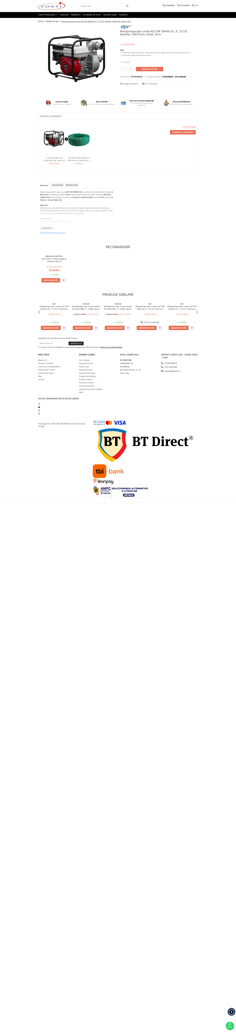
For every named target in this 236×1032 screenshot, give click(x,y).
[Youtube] (39, 407)
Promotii (75, 14)
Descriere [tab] (44, 185)
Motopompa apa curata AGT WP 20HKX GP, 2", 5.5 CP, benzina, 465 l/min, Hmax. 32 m (54, 307)
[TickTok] (39, 410)
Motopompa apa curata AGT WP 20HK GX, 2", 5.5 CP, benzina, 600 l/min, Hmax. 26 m (150, 307)
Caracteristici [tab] (57, 185)
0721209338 (170, 367)
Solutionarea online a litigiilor (91, 389)
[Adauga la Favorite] (64, 280)
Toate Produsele (47, 14)
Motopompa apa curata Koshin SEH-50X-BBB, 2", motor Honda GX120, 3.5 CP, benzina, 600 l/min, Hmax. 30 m (86, 307)
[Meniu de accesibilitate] (231, 1012)
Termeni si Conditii (45, 363)
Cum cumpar (84, 360)
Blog (40, 376)
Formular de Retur (86, 382)
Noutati (64, 14)
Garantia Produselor (87, 373)
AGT (54, 304)
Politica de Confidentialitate (111, 347)
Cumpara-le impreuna (183, 132)
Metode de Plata (85, 370)
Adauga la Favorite (130, 83)
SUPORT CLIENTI (87, 354)
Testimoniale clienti (46, 373)
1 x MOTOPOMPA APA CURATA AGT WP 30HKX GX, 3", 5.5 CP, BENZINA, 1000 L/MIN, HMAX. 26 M (54, 159)
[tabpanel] (77, 59)
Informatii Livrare (86, 363)
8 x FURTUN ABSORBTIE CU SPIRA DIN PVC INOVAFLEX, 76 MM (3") (79, 159)
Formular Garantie (86, 386)
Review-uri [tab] (71, 185)
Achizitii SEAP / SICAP (46, 370)
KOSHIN (86, 304)
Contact (123, 14)
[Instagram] (39, 413)
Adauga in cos (149, 69)
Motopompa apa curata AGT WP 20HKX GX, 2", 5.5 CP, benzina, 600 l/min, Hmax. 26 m (182, 307)
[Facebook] (39, 404)
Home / (41, 21)
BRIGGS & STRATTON (54, 256)
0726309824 (170, 363)
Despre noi (42, 360)
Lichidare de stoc (92, 14)
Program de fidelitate (87, 376)
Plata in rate (84, 366)
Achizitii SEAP (110, 14)
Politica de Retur (85, 379)
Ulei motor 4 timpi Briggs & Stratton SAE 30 (54, 260)
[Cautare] (127, 6)
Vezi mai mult (47, 228)
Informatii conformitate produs (53, 233)
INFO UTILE (43, 354)
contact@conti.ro (172, 371)
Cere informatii (150, 83)
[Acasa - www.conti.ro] (51, 6)
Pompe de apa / (53, 21)
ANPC (81, 392)
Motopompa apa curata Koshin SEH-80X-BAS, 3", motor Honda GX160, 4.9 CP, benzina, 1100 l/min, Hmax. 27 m (118, 307)
